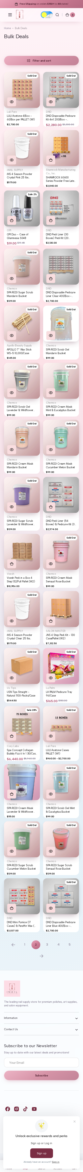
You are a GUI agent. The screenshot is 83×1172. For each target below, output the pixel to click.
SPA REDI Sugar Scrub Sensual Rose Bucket (59, 867)
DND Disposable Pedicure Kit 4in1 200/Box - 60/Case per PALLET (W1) (60, 117)
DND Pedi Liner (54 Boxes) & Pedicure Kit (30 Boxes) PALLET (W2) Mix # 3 (61, 522)
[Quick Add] (50, 160)
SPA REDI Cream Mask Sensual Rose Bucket (59, 579)
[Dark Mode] (47, 14)
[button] (10, 14)
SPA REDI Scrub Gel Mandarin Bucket (57, 351)
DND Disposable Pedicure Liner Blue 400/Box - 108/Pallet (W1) (60, 924)
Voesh (10, 573)
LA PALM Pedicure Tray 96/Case (59, 693)
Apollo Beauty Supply (19, 345)
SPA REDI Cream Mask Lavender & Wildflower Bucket (20, 810)
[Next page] (41, 956)
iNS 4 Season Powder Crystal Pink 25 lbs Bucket (19, 176)
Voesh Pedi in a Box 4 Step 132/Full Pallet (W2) (21, 579)
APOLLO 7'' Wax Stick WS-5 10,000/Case (19, 351)
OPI (9, 230)
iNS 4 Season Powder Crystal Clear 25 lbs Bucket (19, 636)
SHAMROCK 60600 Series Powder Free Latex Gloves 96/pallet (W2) (60, 179)
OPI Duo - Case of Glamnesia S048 (17, 236)
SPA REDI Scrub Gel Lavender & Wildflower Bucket (20, 408)
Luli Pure (12, 111)
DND (49, 111)
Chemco (12, 288)
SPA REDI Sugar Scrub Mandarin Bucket (20, 294)
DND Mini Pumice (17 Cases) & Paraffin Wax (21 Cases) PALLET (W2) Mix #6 (22, 924)
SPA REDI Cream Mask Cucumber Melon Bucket (60, 465)
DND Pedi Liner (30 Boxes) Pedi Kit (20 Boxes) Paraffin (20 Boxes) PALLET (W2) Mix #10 (60, 236)
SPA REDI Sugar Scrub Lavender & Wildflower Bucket (20, 522)
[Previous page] (13, 944)
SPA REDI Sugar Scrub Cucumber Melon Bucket (21, 867)
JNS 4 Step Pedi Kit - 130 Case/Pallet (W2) (60, 636)
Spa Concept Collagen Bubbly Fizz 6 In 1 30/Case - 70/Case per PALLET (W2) (22, 752)
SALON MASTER (55, 630)
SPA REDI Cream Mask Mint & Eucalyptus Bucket (60, 408)
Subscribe (41, 1075)
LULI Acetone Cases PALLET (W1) (57, 752)
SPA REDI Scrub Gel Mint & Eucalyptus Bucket (60, 810)
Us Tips (11, 687)
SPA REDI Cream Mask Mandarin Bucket (20, 465)
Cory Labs (13, 746)
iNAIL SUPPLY (15, 169)
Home (7, 28)
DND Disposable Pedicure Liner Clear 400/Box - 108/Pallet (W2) (60, 294)
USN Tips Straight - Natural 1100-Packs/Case (21, 693)
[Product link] (22, 99)
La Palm (50, 687)
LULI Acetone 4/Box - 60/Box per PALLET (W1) (21, 117)
